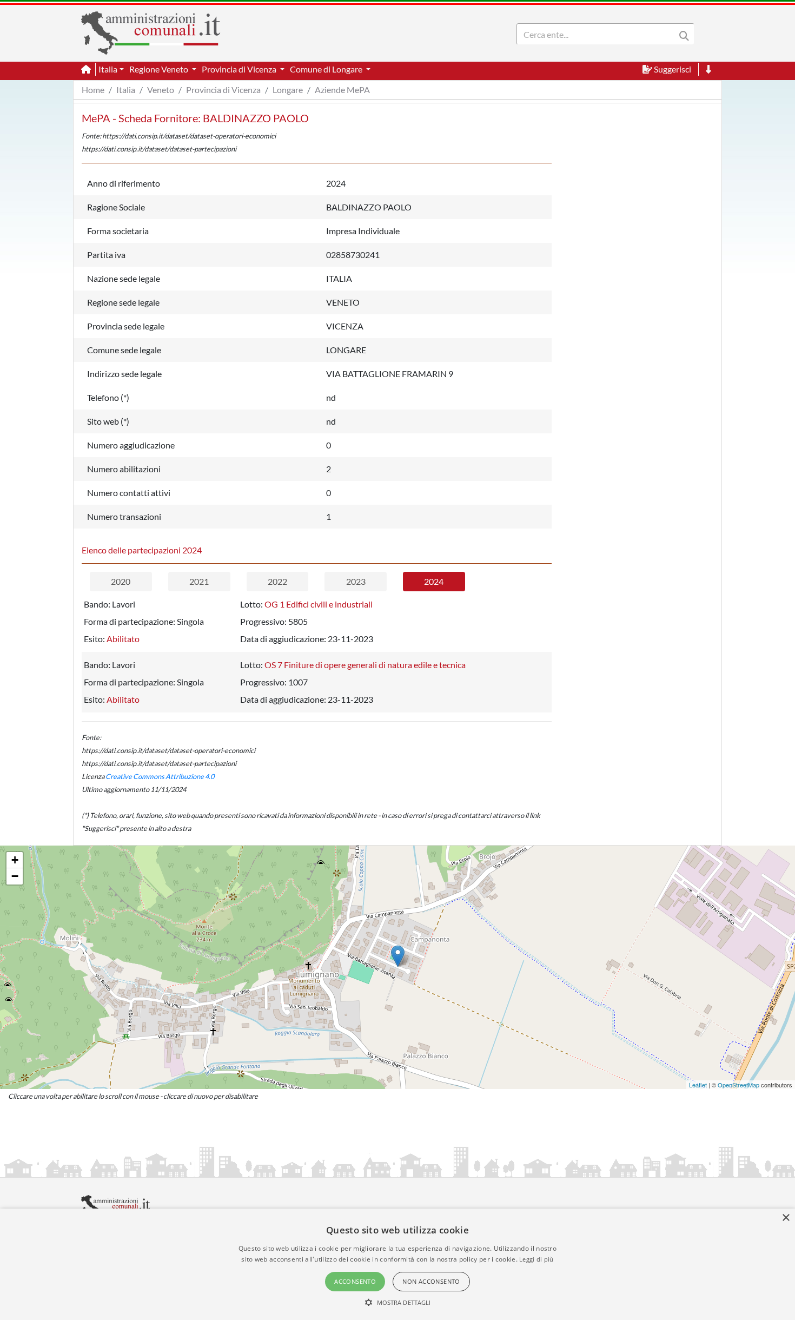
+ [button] (14, 860)
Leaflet (698, 1084)
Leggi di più (536, 1259)
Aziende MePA (342, 89)
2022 (277, 581)
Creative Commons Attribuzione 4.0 (159, 776)
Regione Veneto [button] (159, 69)
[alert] (397, 1264)
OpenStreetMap (738, 1084)
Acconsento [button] (355, 1281)
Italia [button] (107, 69)
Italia (125, 89)
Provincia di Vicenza (223, 89)
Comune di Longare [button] (327, 69)
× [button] (785, 1218)
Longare (288, 89)
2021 (199, 581)
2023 (356, 581)
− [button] (14, 876)
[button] (398, 1302)
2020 (120, 581)
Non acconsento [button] (431, 1281)
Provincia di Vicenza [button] (240, 69)
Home (93, 89)
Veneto (160, 89)
